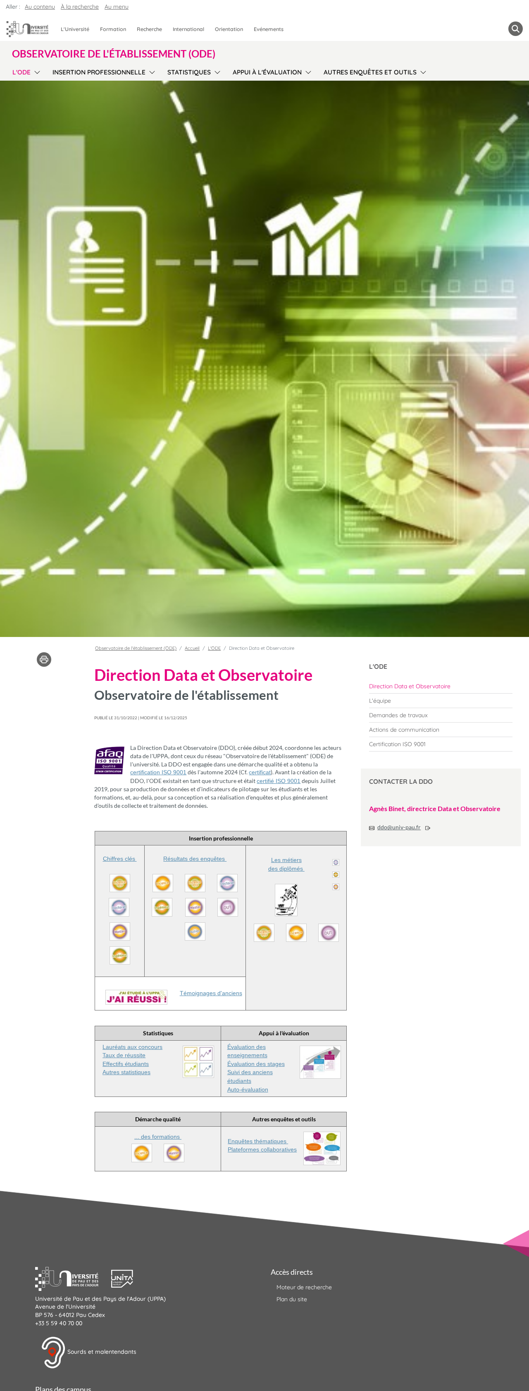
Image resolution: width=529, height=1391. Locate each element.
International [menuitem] (188, 29)
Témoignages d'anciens (211, 993)
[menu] (36, 71)
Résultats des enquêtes (194, 858)
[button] (73, 1277)
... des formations (157, 1136)
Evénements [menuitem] (269, 29)
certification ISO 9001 (158, 772)
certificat (260, 772)
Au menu (117, 6)
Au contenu (40, 6)
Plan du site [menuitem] (291, 1299)
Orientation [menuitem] (229, 29)
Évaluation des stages (256, 1064)
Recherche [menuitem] (149, 29)
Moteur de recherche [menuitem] (304, 1287)
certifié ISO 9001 (278, 781)
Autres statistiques (126, 1072)
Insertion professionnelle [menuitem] (98, 72)
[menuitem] (440, 686)
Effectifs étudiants (125, 1064)
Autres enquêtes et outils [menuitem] (370, 72)
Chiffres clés (120, 858)
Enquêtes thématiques (258, 1141)
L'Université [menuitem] (75, 29)
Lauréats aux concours (132, 1047)
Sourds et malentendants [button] (101, 1352)
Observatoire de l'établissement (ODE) (135, 648)
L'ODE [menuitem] (21, 72)
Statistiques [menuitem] (189, 72)
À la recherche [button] (80, 6)
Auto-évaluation (247, 1089)
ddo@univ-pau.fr (399, 827)
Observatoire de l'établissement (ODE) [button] (113, 54)
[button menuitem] (515, 29)
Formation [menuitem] (113, 29)
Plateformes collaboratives (262, 1149)
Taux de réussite (123, 1055)
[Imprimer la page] (44, 659)
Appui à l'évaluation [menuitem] (267, 72)
